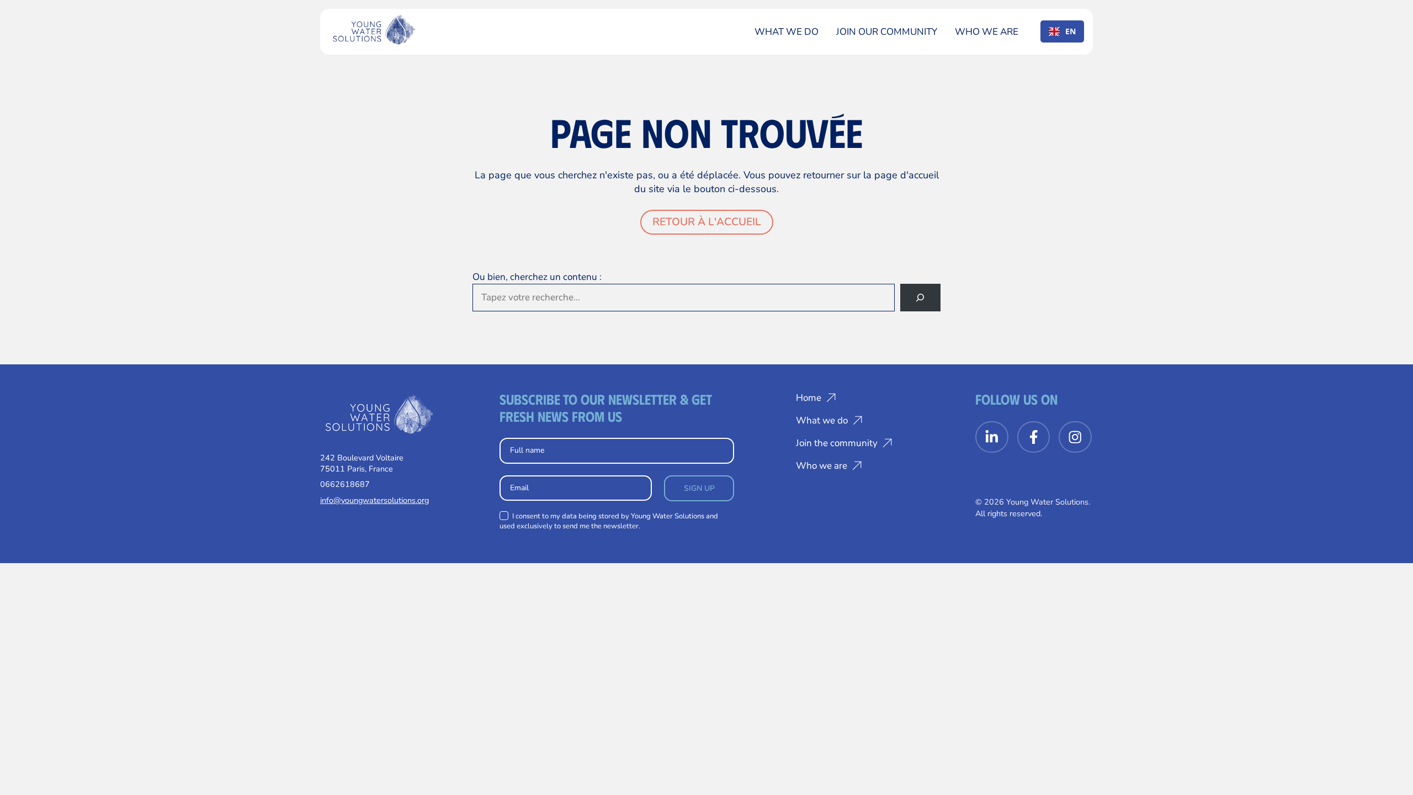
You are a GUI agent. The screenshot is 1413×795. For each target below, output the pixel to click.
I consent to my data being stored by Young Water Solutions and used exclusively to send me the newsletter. (609, 521)
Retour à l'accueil (706, 222)
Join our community (886, 31)
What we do (787, 31)
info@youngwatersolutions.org (374, 500)
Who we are (986, 31)
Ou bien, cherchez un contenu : (537, 277)
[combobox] (1062, 31)
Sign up (699, 488)
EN (1070, 31)
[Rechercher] (920, 298)
